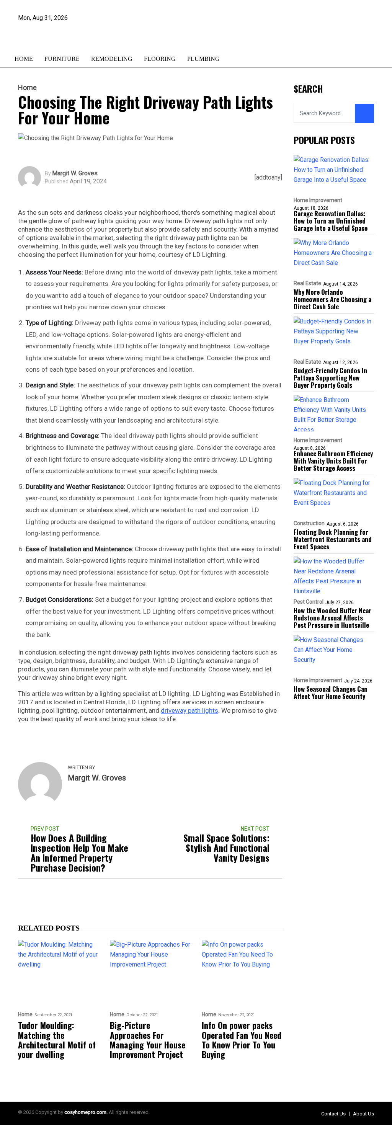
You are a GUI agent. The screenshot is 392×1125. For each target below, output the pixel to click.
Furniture (62, 59)
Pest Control (308, 601)
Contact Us (333, 1113)
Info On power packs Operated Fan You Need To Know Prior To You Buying (241, 1040)
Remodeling (111, 59)
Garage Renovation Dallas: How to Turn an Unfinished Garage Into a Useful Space (331, 221)
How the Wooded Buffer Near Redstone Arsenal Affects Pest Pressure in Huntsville (332, 618)
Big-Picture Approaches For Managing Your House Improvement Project (147, 1040)
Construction (309, 523)
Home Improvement (318, 200)
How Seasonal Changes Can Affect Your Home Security (331, 692)
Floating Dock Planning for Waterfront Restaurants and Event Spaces (333, 539)
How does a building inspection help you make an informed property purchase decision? (79, 852)
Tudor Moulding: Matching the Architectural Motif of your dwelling (57, 1040)
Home (24, 59)
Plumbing (203, 59)
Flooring (160, 59)
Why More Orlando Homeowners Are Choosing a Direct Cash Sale (332, 299)
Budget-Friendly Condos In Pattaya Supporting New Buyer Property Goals (330, 378)
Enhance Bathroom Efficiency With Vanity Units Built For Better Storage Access (333, 461)
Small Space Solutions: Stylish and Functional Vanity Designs (226, 847)
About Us (363, 1113)
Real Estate (307, 283)
